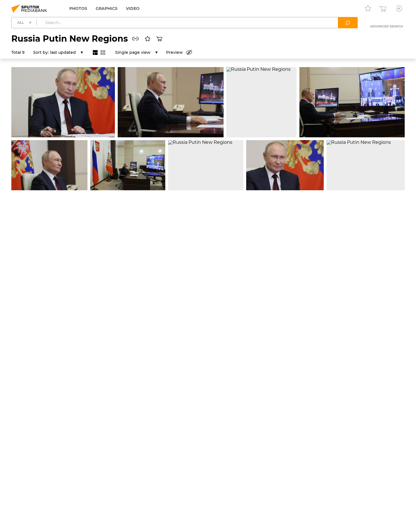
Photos (78, 8)
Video (133, 8)
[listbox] (66, 52)
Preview (174, 52)
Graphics (106, 8)
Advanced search (386, 26)
